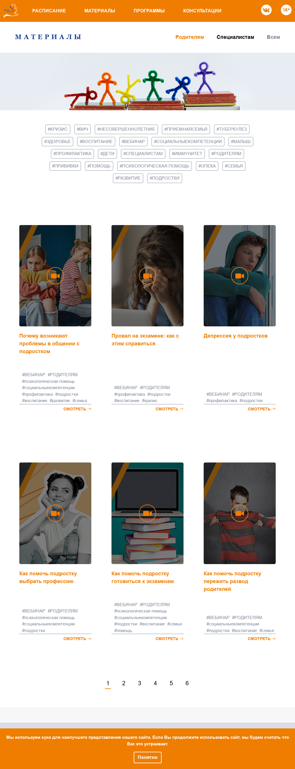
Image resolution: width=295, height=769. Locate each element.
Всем (273, 37)
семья (235, 165)
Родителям (189, 37)
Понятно (148, 757)
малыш (242, 141)
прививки (66, 165)
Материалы (99, 10)
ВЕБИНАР (134, 141)
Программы (149, 10)
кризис (59, 129)
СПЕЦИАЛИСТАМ (144, 153)
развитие (129, 178)
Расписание (49, 10)
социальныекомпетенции (189, 141)
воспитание (97, 141)
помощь (100, 165)
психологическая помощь (155, 165)
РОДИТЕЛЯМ (227, 153)
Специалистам (235, 37)
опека (208, 165)
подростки (165, 178)
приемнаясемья (187, 129)
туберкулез (233, 129)
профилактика (73, 153)
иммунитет (188, 153)
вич (83, 129)
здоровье (59, 141)
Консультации (202, 10)
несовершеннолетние (127, 129)
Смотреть (75, 409)
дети (108, 153)
